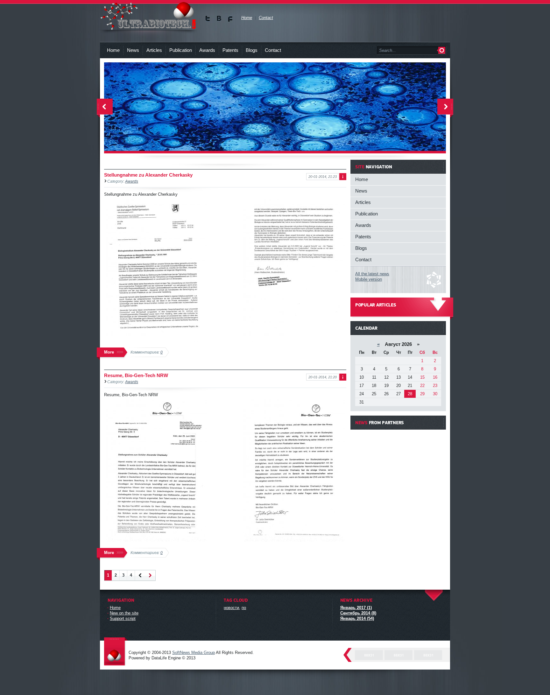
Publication (180, 50)
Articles (154, 50)
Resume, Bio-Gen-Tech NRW (136, 375)
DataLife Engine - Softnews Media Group (116, 651)
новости (231, 607)
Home (113, 50)
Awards (207, 50)
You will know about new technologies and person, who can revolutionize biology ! (148, 16)
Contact (273, 50)
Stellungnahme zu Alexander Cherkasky (148, 175)
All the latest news (372, 273)
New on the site (124, 613)
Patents (230, 50)
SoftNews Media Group (193, 652)
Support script (123, 618)
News (133, 50)
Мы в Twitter (208, 18)
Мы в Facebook (230, 18)
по (244, 607)
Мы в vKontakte (219, 18)
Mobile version (368, 279)
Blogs (251, 50)
